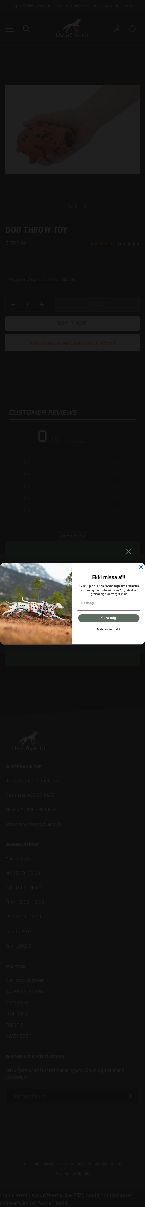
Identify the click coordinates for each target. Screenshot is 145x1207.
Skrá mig (109, 617)
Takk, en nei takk (109, 629)
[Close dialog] (141, 567)
